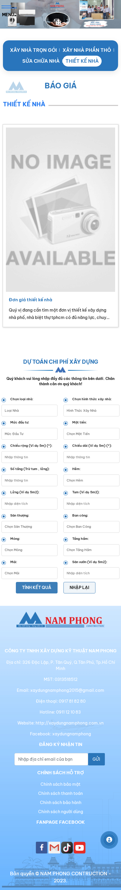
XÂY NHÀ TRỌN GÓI (33, 50)
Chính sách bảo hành (60, 802)
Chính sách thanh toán (60, 793)
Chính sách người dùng (60, 811)
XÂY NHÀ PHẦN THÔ (87, 50)
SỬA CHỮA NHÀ (41, 61)
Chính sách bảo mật (60, 784)
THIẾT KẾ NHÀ (82, 61)
